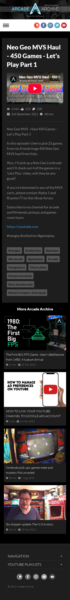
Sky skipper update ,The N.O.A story (29, 524)
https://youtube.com (22, 226)
